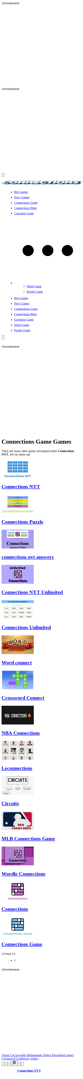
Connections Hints (25, 208)
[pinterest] (14, 1063)
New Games (21, 197)
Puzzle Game (35, 291)
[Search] (3, 337)
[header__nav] (3, 175)
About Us (8, 1055)
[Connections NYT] (41, 185)
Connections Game (25, 202)
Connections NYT (29, 1070)
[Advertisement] (41, 46)
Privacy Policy (30, 1058)
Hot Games (21, 192)
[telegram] (22, 1064)
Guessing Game (24, 213)
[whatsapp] (19, 1064)
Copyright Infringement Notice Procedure (39, 1055)
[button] (47, 282)
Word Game (34, 286)
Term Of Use (13, 1058)
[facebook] (3, 1064)
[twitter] (6, 1064)
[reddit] (9, 1064)
